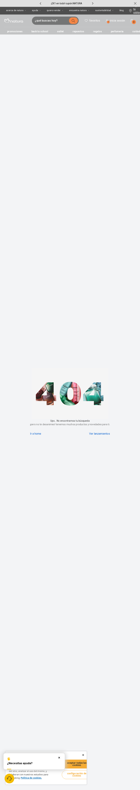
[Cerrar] (83, 755)
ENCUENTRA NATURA (78, 10)
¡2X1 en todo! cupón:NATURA (66, 3)
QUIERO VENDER (54, 10)
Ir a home (35, 433)
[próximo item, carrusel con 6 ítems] (92, 3)
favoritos (94, 20)
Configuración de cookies (76, 774)
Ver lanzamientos (99, 433)
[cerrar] (135, 3)
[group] (66, 3)
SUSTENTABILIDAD (103, 10)
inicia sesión (116, 21)
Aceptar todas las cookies (76, 764)
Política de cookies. (31, 777)
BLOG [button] (122, 10)
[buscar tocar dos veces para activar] (73, 20)
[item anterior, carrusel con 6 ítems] (40, 3)
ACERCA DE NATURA (14, 10)
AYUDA (35, 10)
